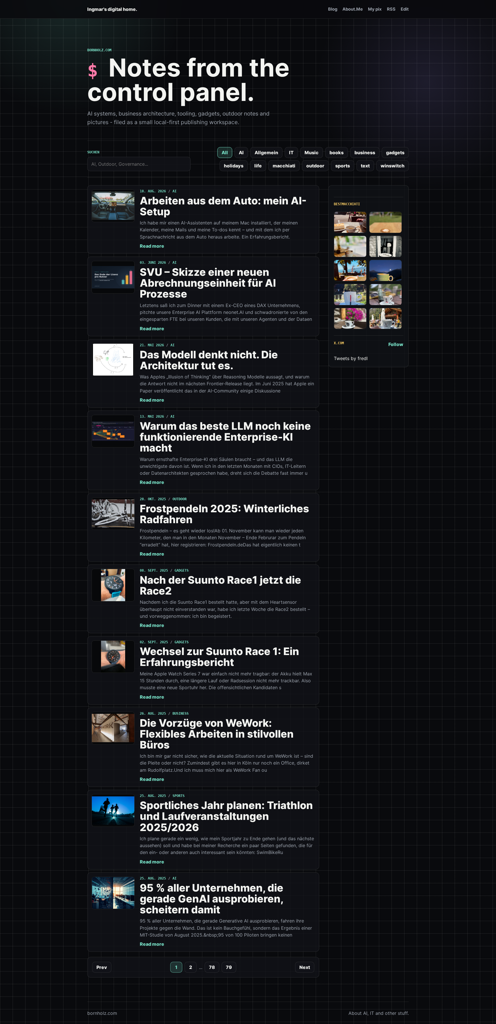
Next (304, 967)
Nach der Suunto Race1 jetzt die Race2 (220, 585)
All (225, 152)
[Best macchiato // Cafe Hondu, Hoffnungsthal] (385, 246)
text (365, 166)
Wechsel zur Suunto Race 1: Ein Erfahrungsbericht (219, 657)
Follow (395, 344)
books (337, 152)
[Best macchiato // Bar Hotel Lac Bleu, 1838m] (350, 294)
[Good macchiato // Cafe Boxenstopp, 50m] (350, 246)
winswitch (392, 166)
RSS (391, 9)
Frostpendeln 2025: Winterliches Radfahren (224, 514)
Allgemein (266, 152)
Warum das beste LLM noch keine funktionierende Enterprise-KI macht (225, 437)
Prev (101, 967)
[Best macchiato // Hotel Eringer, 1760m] (385, 270)
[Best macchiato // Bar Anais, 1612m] (350, 318)
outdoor (315, 166)
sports (342, 166)
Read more (152, 246)
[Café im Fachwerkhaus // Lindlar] (350, 222)
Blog (332, 9)
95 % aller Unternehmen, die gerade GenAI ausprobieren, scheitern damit (211, 899)
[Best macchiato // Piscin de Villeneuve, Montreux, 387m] (350, 270)
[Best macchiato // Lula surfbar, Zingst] (385, 222)
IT (291, 152)
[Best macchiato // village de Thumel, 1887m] (385, 294)
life (258, 166)
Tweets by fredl (351, 358)
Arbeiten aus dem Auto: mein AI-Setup (223, 206)
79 (229, 967)
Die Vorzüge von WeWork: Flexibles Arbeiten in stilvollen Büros (217, 734)
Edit (405, 9)
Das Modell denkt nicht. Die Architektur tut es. (209, 360)
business (364, 152)
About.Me (352, 9)
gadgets (395, 152)
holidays (233, 166)
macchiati (284, 166)
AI (241, 152)
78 (212, 967)
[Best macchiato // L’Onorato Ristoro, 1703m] (385, 318)
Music (312, 152)
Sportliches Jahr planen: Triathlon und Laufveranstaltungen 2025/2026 (226, 816)
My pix (375, 9)
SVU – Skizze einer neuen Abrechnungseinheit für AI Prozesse (208, 283)
